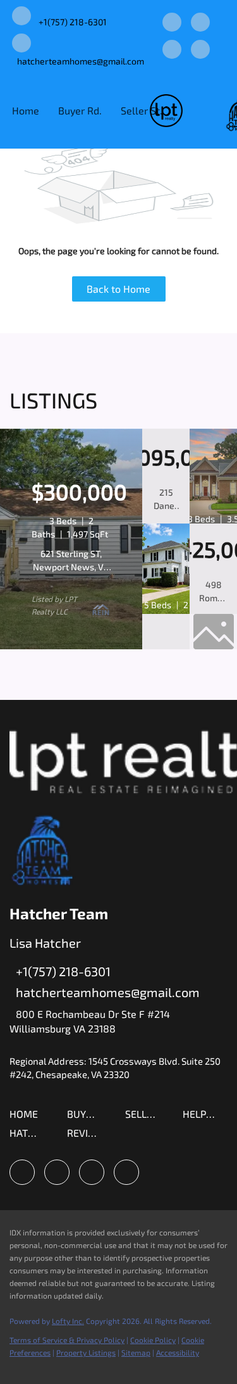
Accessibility (177, 1352)
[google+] (200, 50)
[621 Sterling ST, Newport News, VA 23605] (71, 646)
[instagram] (200, 23)
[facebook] (171, 23)
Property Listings (86, 1352)
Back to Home (118, 289)
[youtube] (171, 50)
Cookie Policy (153, 1339)
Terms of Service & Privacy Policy (67, 1339)
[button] (26, 1117)
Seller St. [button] (141, 110)
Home (25, 110)
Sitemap (135, 1352)
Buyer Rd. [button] (80, 110)
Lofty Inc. (68, 1320)
